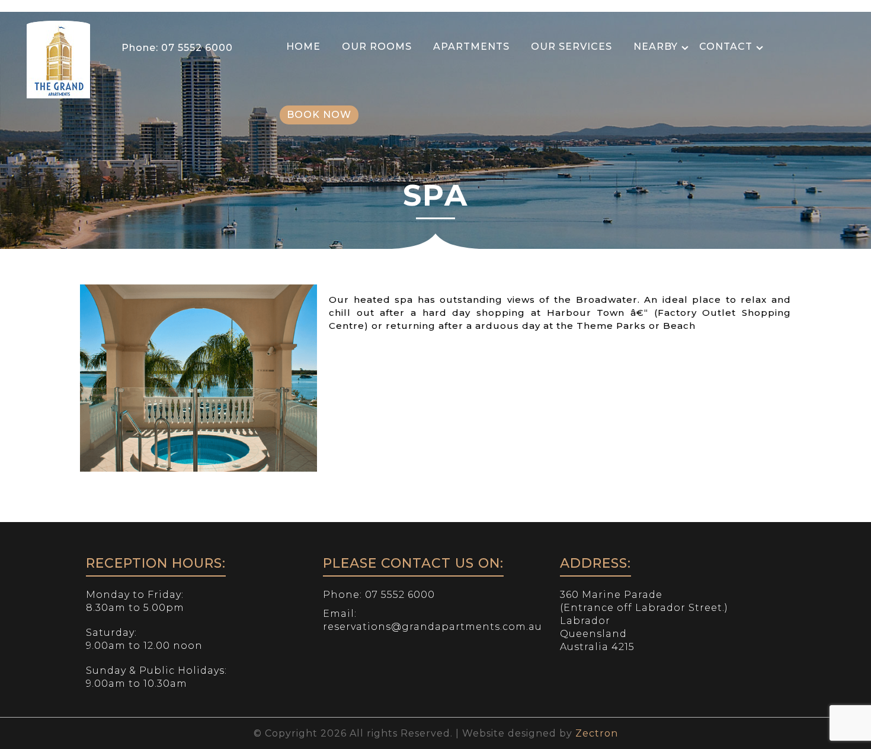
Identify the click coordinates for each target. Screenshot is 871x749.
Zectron (596, 733)
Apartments (471, 46)
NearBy (655, 46)
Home (303, 46)
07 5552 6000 (195, 47)
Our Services (571, 46)
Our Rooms (377, 46)
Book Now (319, 114)
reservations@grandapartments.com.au (432, 626)
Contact (725, 46)
